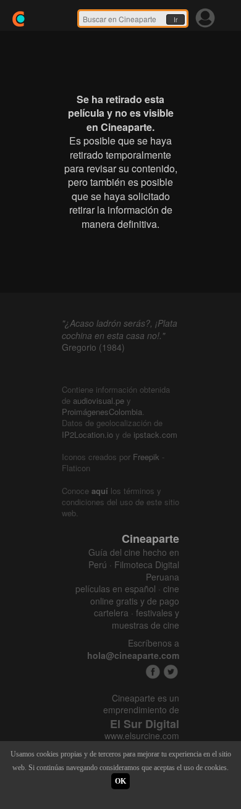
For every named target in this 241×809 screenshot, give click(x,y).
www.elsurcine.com (141, 736)
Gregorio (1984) (93, 347)
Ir (175, 19)
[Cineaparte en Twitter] (171, 671)
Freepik (146, 457)
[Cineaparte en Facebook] (153, 671)
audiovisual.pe (98, 400)
